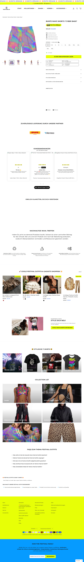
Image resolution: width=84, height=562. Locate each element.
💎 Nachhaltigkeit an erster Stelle (29, 487)
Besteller (21, 518)
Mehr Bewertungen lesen (42, 187)
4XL (78, 45)
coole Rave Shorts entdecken (62, 327)
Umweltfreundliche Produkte (40, 513)
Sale (20, 520)
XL (65, 45)
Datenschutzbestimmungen (58, 505)
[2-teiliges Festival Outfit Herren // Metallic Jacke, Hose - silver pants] (68, 302)
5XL (48, 48)
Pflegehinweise (51, 77)
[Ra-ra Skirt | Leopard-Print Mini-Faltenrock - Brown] (3, 300)
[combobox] (79, 560)
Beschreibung (50, 69)
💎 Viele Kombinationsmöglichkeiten (11, 487)
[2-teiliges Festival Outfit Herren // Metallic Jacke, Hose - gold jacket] (64, 302)
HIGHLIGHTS (22, 510)
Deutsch (33, 528)
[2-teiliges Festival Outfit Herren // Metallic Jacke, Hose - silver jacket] (65, 302)
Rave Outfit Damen (23, 515)
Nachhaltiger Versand (53, 73)
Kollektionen (29, 8)
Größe (52, 42)
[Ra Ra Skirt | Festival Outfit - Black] (25, 298)
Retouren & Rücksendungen (54, 81)
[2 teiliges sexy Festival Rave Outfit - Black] (43, 300)
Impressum (54, 507)
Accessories (61, 8)
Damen (40, 8)
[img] (18, 165)
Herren (50, 8)
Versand (53, 512)
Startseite (5, 17)
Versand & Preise (39, 502)
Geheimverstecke (23, 513)
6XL (52, 48)
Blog (20, 523)
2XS (48, 45)
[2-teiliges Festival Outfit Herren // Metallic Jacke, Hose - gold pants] (67, 302)
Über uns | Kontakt (39, 510)
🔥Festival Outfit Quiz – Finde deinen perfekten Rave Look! (25, 507)
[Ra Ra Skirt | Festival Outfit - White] (23, 298)
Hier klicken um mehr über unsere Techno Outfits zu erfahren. (17, 480)
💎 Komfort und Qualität (63, 487)
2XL (69, 45)
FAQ (36, 507)
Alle (80, 271)
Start (19, 8)
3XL (74, 45)
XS (52, 45)
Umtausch (53, 510)
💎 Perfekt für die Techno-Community (47, 487)
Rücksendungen (39, 505)
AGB (52, 502)
